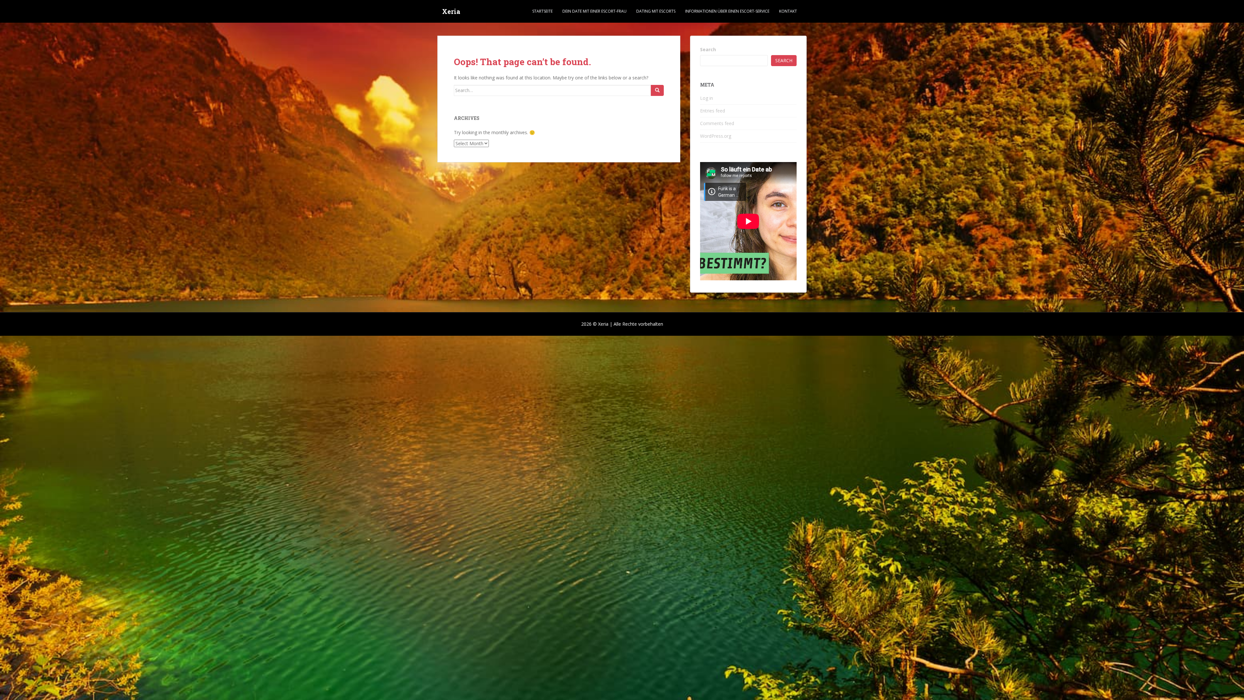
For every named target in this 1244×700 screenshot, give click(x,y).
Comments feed (717, 123)
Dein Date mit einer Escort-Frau (594, 11)
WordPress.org (715, 136)
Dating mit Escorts (655, 11)
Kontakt (788, 11)
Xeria (451, 11)
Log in (706, 98)
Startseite (542, 11)
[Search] (657, 90)
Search (708, 49)
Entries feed (712, 111)
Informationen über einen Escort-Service (727, 11)
